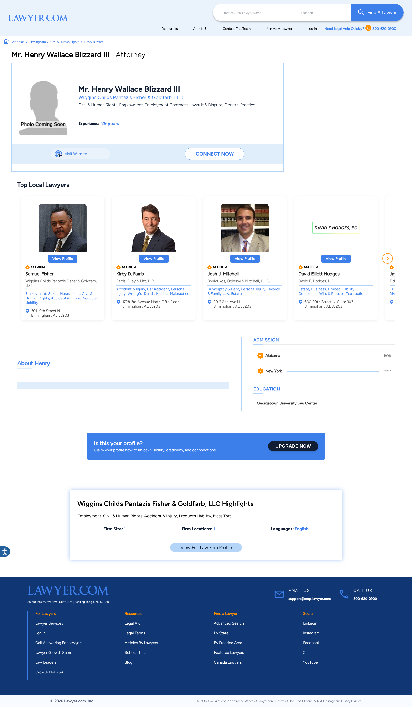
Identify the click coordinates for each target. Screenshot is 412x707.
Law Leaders (45, 662)
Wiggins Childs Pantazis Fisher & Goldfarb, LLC (130, 97)
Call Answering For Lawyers (58, 643)
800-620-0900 (365, 598)
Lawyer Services (49, 623)
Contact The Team (237, 28)
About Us (200, 28)
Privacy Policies (351, 701)
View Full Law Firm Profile (206, 547)
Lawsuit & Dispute (206, 104)
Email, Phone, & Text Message (315, 701)
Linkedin (310, 623)
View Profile (62, 258)
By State (221, 633)
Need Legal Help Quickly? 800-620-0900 (360, 28)
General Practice (239, 104)
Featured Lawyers (229, 652)
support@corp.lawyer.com (309, 598)
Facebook (311, 643)
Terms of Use (285, 701)
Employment (131, 104)
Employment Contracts (166, 104)
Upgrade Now (293, 446)
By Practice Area (228, 643)
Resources (170, 28)
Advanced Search (229, 623)
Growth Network (49, 672)
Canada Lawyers (228, 662)
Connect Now (215, 154)
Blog (128, 662)
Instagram (311, 633)
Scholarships (135, 652)
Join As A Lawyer (279, 28)
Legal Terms (135, 633)
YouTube (310, 662)
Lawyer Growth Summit (55, 652)
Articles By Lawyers (141, 643)
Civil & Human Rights (97, 104)
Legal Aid (132, 623)
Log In (312, 28)
